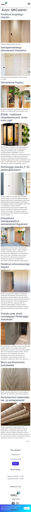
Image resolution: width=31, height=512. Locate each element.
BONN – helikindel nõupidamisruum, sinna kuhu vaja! (14, 117)
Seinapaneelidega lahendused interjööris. (14, 49)
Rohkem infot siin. (14, 509)
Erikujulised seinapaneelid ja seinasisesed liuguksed (14, 221)
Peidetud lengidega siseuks (12, 16)
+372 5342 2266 (15, 459)
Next (28, 441)
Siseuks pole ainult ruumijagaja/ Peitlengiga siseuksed (14, 316)
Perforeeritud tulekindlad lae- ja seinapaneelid (15, 399)
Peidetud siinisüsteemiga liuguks (15, 265)
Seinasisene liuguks (12, 82)
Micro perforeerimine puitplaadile (13, 364)
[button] (29, 4)
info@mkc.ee (15, 454)
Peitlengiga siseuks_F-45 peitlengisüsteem (15, 168)
